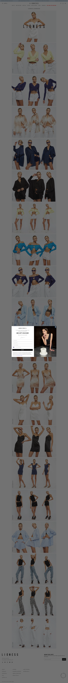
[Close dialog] (55, 326)
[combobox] (14, 347)
